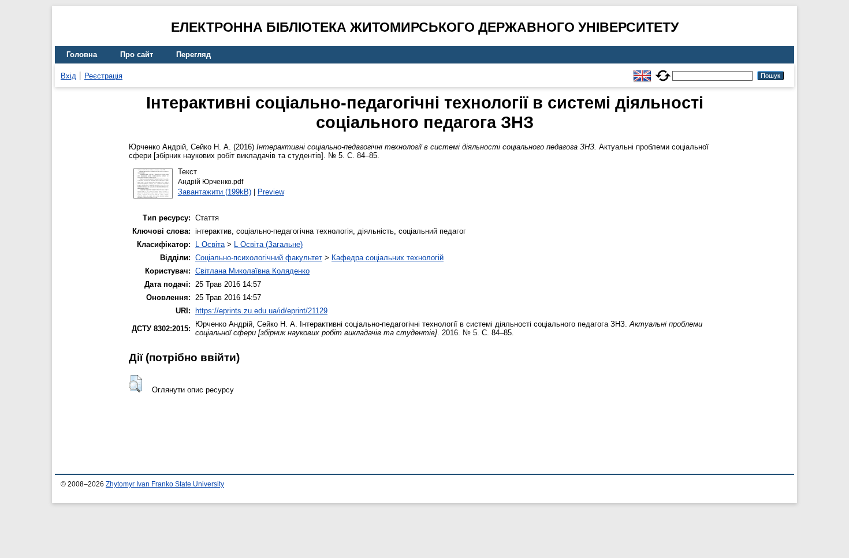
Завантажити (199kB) (214, 192)
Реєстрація (103, 76)
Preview (271, 192)
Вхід (68, 76)
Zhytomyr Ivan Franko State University (165, 484)
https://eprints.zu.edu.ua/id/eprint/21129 (261, 310)
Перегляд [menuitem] (193, 54)
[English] (642, 70)
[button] (135, 383)
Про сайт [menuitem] (136, 54)
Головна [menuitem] (81, 54)
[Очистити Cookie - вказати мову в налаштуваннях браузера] (663, 70)
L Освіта (210, 244)
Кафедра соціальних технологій (388, 257)
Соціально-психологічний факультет (258, 257)
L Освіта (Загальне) (268, 244)
